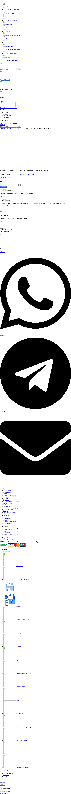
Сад (4, 504)
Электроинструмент (9, 512)
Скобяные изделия (9, 509)
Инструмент (7, 497)
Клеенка (6, 498)
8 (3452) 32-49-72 (5, 80)
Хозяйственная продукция (11, 508)
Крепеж (6, 500)
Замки (5, 493)
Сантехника (9, 128)
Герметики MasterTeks (10, 490)
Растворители (7, 503)
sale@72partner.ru (5, 100)
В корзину (3, 186)
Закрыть (2, 782)
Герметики (6, 489)
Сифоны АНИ (19, 128)
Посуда (5, 511)
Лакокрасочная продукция (11, 501)
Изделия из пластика (9, 495)
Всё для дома (7, 492)
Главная (2, 128)
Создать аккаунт (5, 791)
